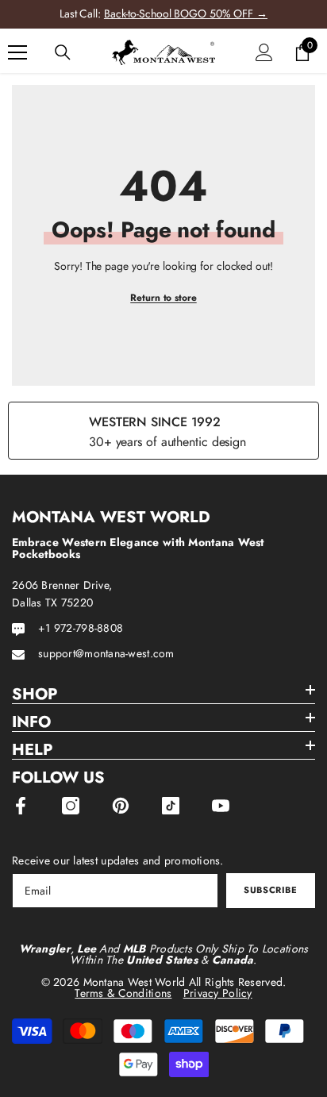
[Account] (264, 52)
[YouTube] (221, 806)
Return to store (163, 298)
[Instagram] (71, 806)
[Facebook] (21, 806)
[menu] (17, 52)
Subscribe (270, 889)
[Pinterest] (121, 806)
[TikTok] (171, 806)
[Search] (62, 52)
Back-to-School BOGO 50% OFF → (185, 13)
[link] (163, 431)
